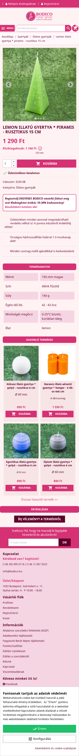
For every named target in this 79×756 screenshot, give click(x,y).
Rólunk (7, 661)
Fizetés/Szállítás (12, 646)
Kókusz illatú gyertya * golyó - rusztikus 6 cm (21, 385)
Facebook (11, 684)
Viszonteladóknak (13, 671)
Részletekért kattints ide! (21, 207)
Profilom (8, 602)
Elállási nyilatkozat (14, 651)
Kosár (6, 618)
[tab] (36, 119)
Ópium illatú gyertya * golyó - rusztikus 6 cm (58, 463)
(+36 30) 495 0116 (13, 564)
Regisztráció (10, 613)
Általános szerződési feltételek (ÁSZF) (26, 630)
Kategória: (9, 187)
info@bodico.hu (12, 571)
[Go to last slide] (9, 84)
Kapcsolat (9, 666)
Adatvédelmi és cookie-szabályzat (55, 748)
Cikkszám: (9, 182)
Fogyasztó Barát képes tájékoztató (23, 640)
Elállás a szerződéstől (16, 656)
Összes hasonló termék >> (39, 499)
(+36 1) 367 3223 (37, 564)
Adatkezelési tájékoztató (17, 635)
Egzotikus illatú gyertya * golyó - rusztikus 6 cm (21, 463)
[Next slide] (70, 84)
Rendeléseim (11, 607)
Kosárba (46, 164)
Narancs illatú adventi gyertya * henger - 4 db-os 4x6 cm (58, 387)
